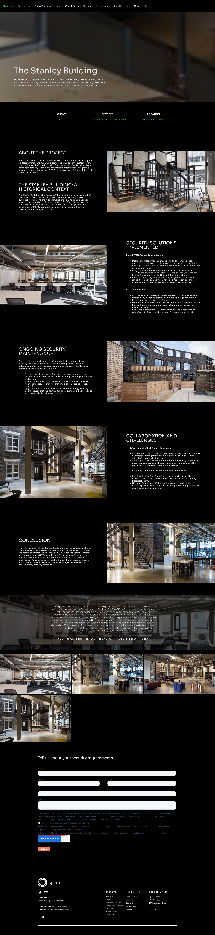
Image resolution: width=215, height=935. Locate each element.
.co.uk (61, 901)
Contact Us (140, 6)
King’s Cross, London (153, 119)
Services (22, 6)
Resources (102, 6)
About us (7, 6)
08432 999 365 (44, 898)
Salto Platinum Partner (47, 6)
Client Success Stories (78, 6)
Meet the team (121, 6)
